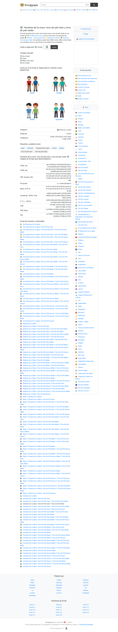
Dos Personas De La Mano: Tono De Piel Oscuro (37, 321)
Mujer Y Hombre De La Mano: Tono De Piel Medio (37, 446)
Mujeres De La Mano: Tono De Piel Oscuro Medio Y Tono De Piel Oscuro (45, 381)
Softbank (85, 590)
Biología (79, 125)
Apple (32, 92)
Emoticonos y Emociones (26, 10)
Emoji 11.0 (86, 607)
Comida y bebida (59, 10)
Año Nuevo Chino (82, 381)
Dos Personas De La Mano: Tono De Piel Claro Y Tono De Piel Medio (43, 234)
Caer (78, 131)
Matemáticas (80, 303)
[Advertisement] (59, 19)
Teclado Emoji (86, 29)
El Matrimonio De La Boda (85, 231)
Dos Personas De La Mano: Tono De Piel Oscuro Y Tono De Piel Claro (44, 306)
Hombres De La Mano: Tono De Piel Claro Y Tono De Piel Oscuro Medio (44, 506)
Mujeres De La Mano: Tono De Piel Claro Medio (37, 342)
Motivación (80, 315)
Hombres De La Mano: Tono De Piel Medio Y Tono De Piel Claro (42, 527)
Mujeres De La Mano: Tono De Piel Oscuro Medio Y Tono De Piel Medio (44, 375)
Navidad (79, 318)
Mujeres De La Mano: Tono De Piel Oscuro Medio (37, 378)
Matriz (78, 306)
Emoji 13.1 (32, 612)
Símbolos (89, 10)
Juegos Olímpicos (82, 292)
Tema (85, 107)
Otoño (78, 324)
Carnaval (79, 134)
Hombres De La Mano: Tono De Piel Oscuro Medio (37, 550)
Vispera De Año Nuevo (84, 373)
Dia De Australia (82, 385)
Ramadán (79, 340)
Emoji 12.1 (59, 610)
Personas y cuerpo (38, 10)
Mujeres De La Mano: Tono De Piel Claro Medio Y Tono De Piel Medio (44, 345)
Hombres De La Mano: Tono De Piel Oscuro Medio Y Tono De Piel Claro (44, 540)
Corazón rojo (80, 90)
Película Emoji (81, 334)
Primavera (80, 337)
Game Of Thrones (82, 255)
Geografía (80, 261)
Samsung (59, 582)
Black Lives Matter (82, 128)
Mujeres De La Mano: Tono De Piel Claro (34, 326)
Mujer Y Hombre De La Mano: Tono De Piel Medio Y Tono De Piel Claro (44, 439)
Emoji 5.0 (59, 607)
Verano (79, 367)
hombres (30, 148)
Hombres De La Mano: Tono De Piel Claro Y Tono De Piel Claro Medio (44, 501)
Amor (78, 122)
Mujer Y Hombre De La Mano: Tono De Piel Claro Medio (39, 421)
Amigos (79, 119)
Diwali (78, 179)
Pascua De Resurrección (84, 328)
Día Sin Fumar (81, 225)
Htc (86, 588)
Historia (79, 277)
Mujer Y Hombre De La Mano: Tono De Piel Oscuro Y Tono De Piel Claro (45, 478)
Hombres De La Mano (28, 496)
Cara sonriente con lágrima (85, 81)
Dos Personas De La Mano (30, 224)
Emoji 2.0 (59, 605)
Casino (79, 143)
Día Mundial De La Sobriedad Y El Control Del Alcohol (84, 216)
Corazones (80, 155)
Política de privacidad (86, 624)
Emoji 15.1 (32, 615)
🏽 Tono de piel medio (26, 40)
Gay (78, 258)
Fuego (78, 96)
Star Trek (79, 355)
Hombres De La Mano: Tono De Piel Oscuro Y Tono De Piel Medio (42, 561)
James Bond (80, 286)
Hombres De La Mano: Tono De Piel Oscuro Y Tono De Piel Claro (42, 556)
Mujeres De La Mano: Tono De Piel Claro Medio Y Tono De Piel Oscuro (44, 352)
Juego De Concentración (85, 39)
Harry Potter (80, 274)
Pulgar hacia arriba (82, 93)
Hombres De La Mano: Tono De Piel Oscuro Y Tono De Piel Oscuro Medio (45, 564)
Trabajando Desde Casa (84, 361)
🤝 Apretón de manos (53, 38)
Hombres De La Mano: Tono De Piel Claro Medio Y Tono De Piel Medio (44, 517)
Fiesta (78, 243)
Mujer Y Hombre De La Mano (31, 396)
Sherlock (79, 352)
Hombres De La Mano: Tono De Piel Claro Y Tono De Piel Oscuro (42, 509)
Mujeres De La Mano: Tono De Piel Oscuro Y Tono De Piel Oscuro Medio (45, 391)
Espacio (79, 234)
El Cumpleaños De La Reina (85, 228)
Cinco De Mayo (81, 146)
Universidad (80, 364)
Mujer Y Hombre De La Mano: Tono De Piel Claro (37, 399)
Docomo (59, 593)
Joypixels (59, 119)
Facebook (86, 580)
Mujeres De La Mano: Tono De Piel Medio (35, 360)
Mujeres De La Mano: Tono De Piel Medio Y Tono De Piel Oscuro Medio (44, 363)
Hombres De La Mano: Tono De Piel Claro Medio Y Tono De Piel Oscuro (44, 524)
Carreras (79, 137)
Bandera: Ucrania (82, 99)
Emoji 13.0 (86, 610)
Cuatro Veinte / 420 (83, 161)
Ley (78, 300)
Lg (32, 590)
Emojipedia (32, 595)
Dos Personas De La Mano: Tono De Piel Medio (37, 274)
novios (54, 148)
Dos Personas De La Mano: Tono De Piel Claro (36, 227)
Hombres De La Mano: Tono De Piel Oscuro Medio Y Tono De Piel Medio (45, 548)
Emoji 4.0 (32, 607)
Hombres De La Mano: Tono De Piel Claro (35, 498)
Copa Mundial (81, 152)
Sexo (78, 349)
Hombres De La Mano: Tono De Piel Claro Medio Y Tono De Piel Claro (44, 512)
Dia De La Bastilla (82, 388)
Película (79, 331)
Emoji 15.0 (86, 612)
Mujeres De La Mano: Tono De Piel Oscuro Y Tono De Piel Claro (42, 383)
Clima (78, 149)
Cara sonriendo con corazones (86, 78)
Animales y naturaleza (49, 10)
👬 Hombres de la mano (35, 35)
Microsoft (85, 582)
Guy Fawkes (80, 270)
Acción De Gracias (82, 112)
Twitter (32, 119)
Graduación (80, 264)
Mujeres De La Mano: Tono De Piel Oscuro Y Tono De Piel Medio (42, 389)
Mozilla (59, 590)
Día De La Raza (81, 199)
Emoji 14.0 (59, 612)
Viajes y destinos (68, 10)
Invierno (79, 283)
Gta (78, 252)
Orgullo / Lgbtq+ (82, 321)
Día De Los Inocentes (83, 205)
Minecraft (79, 312)
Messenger (59, 585)
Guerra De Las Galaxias (84, 267)
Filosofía (79, 246)
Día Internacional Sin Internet (86, 211)
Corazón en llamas (82, 87)
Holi (78, 280)
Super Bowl (80, 358)
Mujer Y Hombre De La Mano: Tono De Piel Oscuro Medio (40, 471)
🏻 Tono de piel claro (39, 38)
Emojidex (59, 588)
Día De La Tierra (82, 391)
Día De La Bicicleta (82, 202)
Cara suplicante (81, 84)
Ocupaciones (77, 10)
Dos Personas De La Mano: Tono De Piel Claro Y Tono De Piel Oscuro (44, 242)
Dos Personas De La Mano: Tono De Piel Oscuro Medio (39, 298)
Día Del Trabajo (81, 208)
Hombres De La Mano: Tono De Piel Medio (35, 532)
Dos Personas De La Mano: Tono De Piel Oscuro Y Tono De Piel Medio (44, 313)
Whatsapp (32, 585)
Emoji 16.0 (59, 615)
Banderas (95, 10)
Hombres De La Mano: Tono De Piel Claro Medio (37, 514)
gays (22, 148)
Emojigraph (31, 5)
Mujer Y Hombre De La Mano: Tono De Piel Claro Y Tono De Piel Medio (44, 407)
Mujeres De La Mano (28, 323)
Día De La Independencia (85, 193)
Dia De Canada (81, 167)
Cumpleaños (80, 164)
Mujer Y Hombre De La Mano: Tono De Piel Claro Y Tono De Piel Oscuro (45, 414)
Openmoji (32, 588)
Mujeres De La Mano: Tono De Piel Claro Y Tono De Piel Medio (41, 331)
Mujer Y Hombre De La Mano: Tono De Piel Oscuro (38, 493)
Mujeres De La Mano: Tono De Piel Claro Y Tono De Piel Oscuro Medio (44, 334)
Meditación (80, 309)
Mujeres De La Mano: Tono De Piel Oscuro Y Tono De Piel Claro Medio (44, 386)
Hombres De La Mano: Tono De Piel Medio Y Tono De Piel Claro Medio (44, 530)
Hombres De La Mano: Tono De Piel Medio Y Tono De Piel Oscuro (42, 538)
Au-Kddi (32, 593)
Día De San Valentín (83, 190)
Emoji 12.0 (32, 610)
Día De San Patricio (83, 187)
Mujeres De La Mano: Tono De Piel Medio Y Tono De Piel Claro (41, 355)
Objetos (83, 10)
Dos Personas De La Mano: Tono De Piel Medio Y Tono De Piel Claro (43, 266)
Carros (79, 140)
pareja (61, 148)
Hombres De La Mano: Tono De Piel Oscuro (35, 566)
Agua (78, 115)
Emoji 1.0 (32, 605)
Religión (79, 343)
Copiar (54, 46)
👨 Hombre (28, 38)
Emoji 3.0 (85, 605)
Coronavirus (80, 158)
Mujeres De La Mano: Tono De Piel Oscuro (35, 394)
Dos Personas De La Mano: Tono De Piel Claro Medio (38, 249)
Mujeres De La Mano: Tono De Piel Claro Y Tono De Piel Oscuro (42, 337)
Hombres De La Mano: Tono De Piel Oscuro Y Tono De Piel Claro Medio (44, 558)
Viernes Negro (81, 370)
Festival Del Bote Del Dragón (86, 237)
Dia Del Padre (81, 170)
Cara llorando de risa (83, 75)
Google (59, 92)
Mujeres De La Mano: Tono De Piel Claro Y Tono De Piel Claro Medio (43, 329)
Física (78, 249)
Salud (78, 346)
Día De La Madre (82, 196)
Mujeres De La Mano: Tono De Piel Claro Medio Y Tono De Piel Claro (43, 339)
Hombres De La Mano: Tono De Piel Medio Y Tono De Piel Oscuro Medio (45, 535)
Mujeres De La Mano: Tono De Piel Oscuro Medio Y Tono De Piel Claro (44, 368)
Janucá (79, 289)
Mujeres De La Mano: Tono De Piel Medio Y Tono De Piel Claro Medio (44, 357)
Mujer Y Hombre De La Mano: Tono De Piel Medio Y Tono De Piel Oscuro (45, 454)
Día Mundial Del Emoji (83, 222)
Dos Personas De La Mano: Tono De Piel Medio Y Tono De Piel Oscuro (44, 281)
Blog (86, 34)
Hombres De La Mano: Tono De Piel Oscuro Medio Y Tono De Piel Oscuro (45, 553)
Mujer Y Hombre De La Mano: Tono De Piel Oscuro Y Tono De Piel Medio (45, 486)
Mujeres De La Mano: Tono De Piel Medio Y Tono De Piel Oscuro (42, 365)
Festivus (79, 240)
